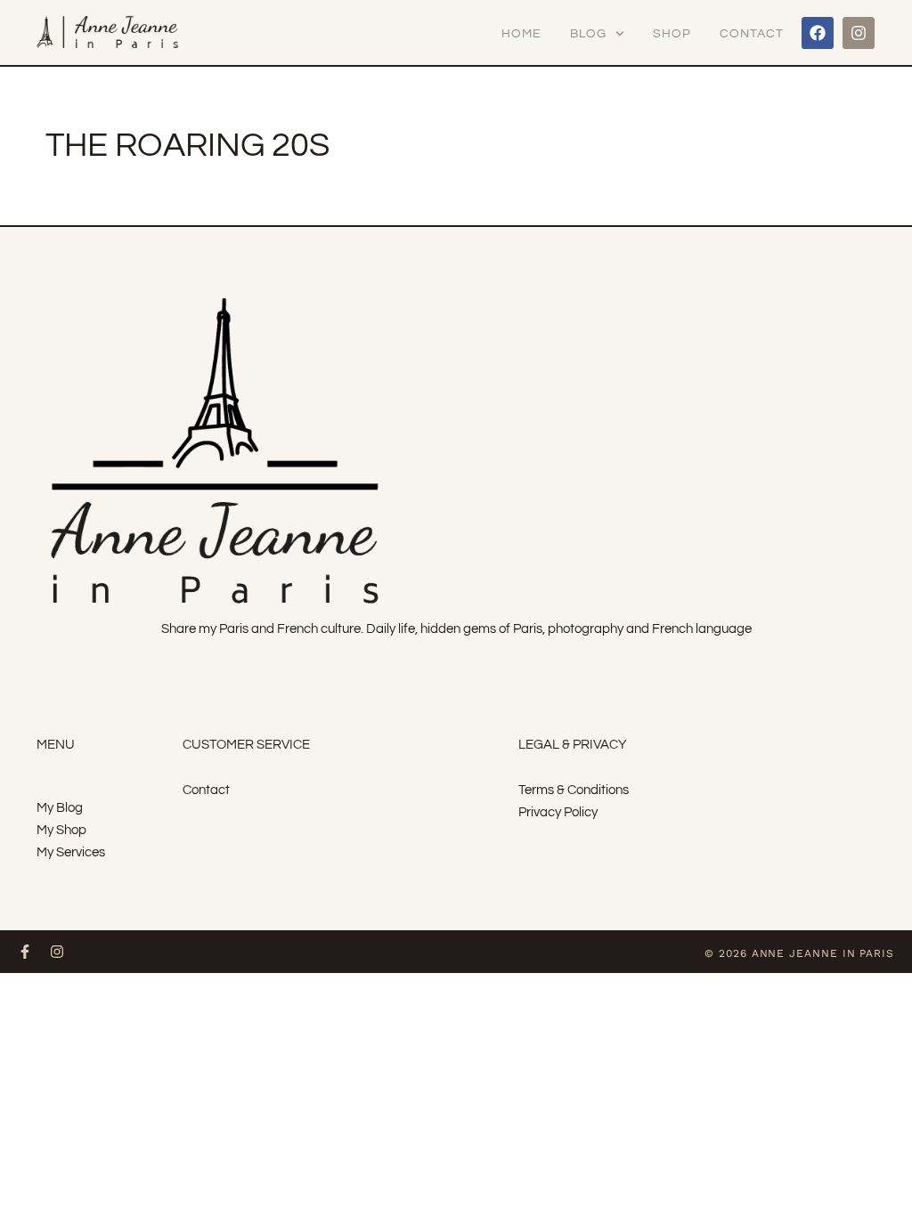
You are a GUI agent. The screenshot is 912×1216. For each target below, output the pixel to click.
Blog (588, 34)
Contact (752, 34)
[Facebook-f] (25, 951)
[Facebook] (818, 33)
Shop (672, 34)
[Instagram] (859, 33)
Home (521, 34)
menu (56, 744)
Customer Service (246, 744)
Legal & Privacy (572, 744)
